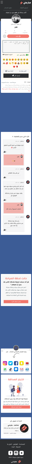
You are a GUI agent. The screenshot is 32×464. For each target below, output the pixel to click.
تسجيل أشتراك (24, 8)
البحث (13, 447)
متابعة (17, 36)
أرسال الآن (17, 75)
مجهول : (19, 141)
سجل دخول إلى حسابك (13, 89)
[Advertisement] (16, 112)
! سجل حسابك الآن (16, 301)
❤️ (14, 67)
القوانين (15, 444)
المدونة (18, 447)
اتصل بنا (9, 444)
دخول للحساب (8, 8)
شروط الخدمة (13, 82)
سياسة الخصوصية (5, 82)
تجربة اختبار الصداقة (16, 407)
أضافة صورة (10, 71)
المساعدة (22, 444)
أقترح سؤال (22, 71)
